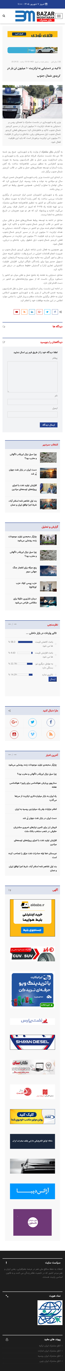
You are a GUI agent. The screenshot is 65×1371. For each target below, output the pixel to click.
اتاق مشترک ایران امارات (49, 1351)
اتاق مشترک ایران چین (50, 1361)
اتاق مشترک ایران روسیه (49, 1356)
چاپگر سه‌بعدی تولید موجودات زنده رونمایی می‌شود (32, 765)
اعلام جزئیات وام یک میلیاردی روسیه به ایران (36, 809)
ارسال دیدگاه (48, 425)
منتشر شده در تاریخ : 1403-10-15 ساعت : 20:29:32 (30, 62)
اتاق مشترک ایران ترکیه (49, 1346)
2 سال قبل (55, 62)
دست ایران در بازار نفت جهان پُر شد (40, 818)
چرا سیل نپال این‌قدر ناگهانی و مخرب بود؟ (37, 774)
